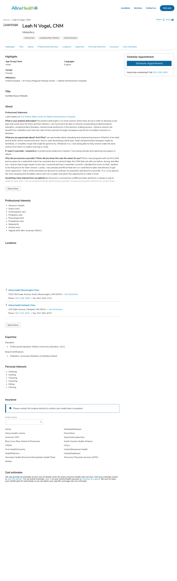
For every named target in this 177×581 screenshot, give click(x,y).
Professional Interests (48, 46)
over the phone (15, 479)
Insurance (114, 46)
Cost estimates (130, 46)
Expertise (79, 46)
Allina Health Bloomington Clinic (23, 290)
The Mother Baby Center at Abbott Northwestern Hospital (47, 116)
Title (21, 46)
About (30, 46)
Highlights (10, 46)
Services (138, 8)
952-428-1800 (160, 72)
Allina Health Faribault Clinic (21, 305)
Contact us (151, 8)
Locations (125, 8)
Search (6, 19)
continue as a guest (91, 479)
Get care (167, 8)
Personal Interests (97, 46)
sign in (48, 479)
